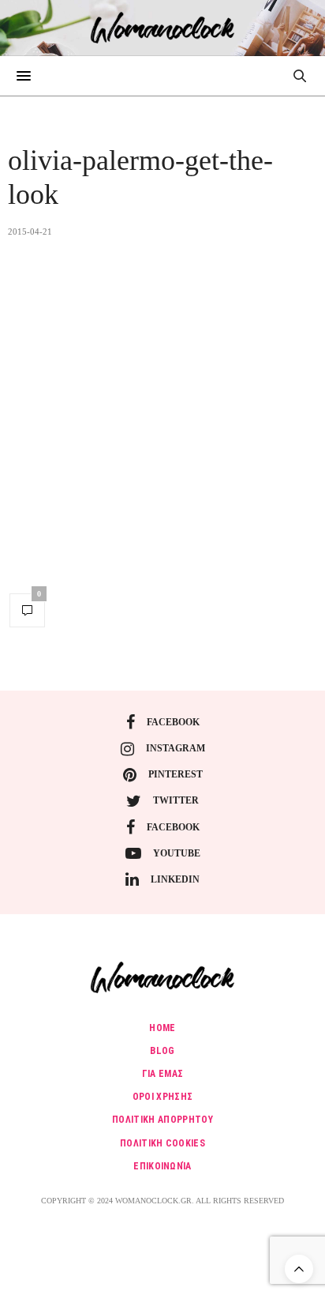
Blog (162, 1050)
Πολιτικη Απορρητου (162, 1119)
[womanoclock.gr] (163, 27)
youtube (176, 853)
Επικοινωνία (162, 1166)
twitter (176, 800)
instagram (175, 748)
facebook (173, 722)
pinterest (175, 774)
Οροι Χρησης (163, 1096)
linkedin (175, 879)
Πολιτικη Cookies (162, 1143)
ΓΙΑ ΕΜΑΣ (163, 1073)
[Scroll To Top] (299, 1269)
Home (162, 1027)
